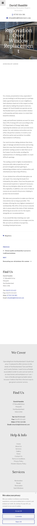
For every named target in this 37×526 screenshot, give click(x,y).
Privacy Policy (18, 461)
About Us (18, 446)
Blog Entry (8, 236)
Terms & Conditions (18, 459)
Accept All (18, 511)
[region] (18, 509)
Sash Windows (18, 488)
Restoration (18, 480)
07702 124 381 (19, 14)
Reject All (19, 522)
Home (18, 444)
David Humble (18, 5)
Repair (18, 483)
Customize (18, 516)
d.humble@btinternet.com (20, 18)
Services (18, 449)
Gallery (18, 451)
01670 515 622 (11, 290)
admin (15, 64)
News (18, 454)
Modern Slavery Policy (18, 464)
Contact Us (18, 456)
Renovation (18, 485)
